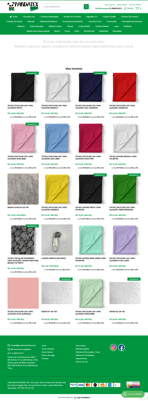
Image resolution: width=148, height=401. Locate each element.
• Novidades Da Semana (131, 21)
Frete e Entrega (48, 355)
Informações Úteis (84, 341)
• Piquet (69, 26)
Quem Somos (47, 352)
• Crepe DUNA (84, 26)
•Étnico (57, 31)
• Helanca (20, 26)
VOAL (76, 31)
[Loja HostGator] (81, 397)
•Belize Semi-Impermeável (37, 31)
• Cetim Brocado (36, 26)
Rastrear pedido (82, 349)
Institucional (48, 341)
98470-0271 (115, 8)
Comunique (81, 345)
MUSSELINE (89, 31)
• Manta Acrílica (55, 26)
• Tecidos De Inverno (129, 16)
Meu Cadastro (110, 5)
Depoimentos (81, 358)
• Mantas (30, 21)
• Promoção (111, 21)
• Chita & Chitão (109, 16)
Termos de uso (82, 362)
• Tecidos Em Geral (14, 21)
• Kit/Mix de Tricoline (72, 16)
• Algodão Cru (91, 16)
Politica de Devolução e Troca (88, 352)
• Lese (116, 26)
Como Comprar (48, 349)
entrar (130, 8)
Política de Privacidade (85, 355)
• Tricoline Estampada (48, 16)
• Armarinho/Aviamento (72, 21)
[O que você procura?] (86, 6)
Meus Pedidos (122, 5)
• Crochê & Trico (95, 21)
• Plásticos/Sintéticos (48, 21)
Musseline (117, 31)
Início (15, 16)
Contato (45, 358)
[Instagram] (113, 347)
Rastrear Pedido (135, 5)
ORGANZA (103, 31)
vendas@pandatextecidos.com (23, 345)
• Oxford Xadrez (102, 26)
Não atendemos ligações (20, 349)
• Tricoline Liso (28, 16)
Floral (67, 31)
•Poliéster (127, 26)
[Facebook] (121, 347)
